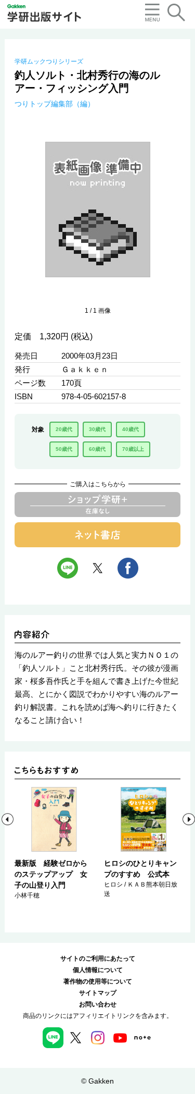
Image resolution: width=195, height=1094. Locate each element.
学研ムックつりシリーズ (49, 61)
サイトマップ (97, 993)
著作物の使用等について (97, 981)
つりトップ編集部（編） (55, 104)
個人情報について (98, 970)
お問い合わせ (97, 1004)
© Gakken (97, 1081)
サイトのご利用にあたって (97, 958)
